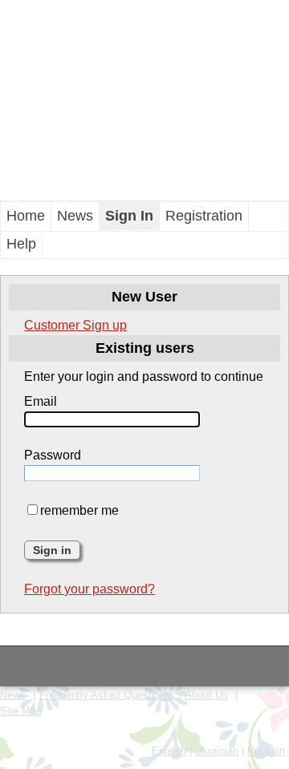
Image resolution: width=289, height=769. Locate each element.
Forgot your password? (89, 589)
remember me (79, 510)
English (169, 751)
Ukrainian (216, 751)
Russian (266, 751)
